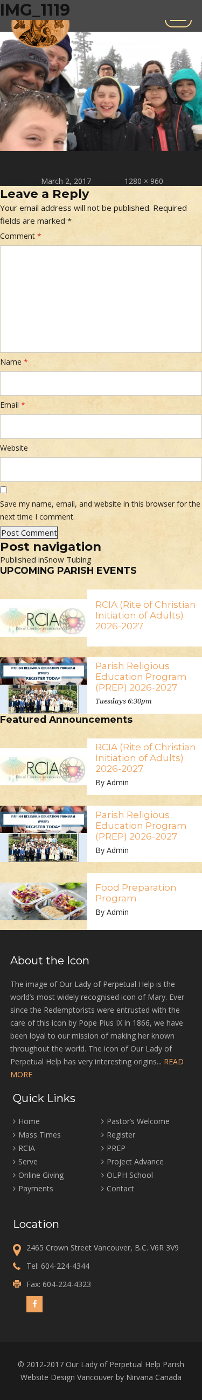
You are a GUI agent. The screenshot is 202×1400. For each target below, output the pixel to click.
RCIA (26, 1148)
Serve (28, 1161)
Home (29, 1121)
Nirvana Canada (154, 1377)
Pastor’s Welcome (138, 1121)
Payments (35, 1188)
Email (12, 405)
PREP (116, 1148)
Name (14, 362)
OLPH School (130, 1175)
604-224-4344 (65, 1266)
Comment (20, 236)
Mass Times (39, 1134)
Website (14, 448)
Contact (120, 1188)
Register (121, 1134)
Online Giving (41, 1175)
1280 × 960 (143, 181)
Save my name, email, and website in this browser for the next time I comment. (100, 510)
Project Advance (135, 1161)
